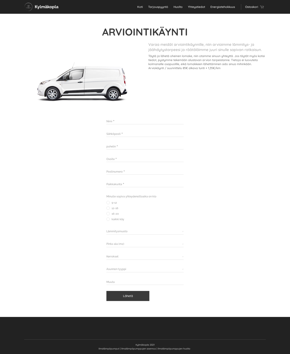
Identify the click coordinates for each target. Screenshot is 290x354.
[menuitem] (141, 7)
